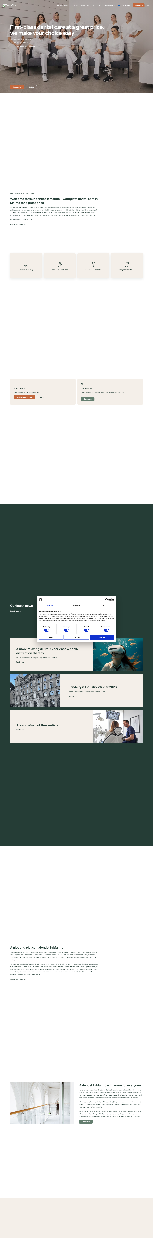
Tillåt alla (102, 637)
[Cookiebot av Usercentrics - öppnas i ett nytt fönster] (106, 599)
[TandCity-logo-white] (9, 4)
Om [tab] (103, 605)
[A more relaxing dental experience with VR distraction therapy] (118, 639)
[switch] (66, 630)
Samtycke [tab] (50, 605)
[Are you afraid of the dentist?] (118, 711)
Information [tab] (76, 605)
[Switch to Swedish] (119, 5)
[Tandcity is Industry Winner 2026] (35, 675)
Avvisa (51, 637)
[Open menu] (148, 5)
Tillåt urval (76, 637)
